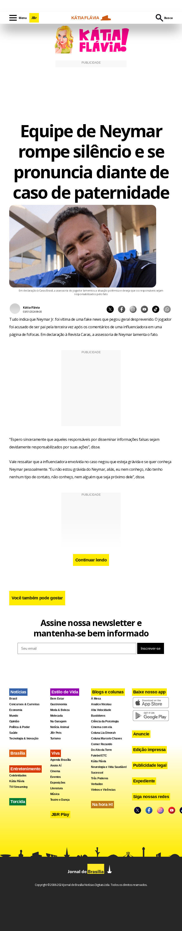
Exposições (58, 782)
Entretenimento (25, 768)
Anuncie (141, 734)
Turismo (55, 738)
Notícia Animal (59, 727)
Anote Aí (55, 765)
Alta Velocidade (101, 710)
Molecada (56, 715)
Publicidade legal (150, 765)
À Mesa (96, 698)
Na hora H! (102, 804)
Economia (15, 710)
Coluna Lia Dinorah (103, 732)
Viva (55, 753)
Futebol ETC (99, 755)
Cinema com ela (101, 727)
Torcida (17, 801)
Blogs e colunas (108, 692)
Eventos (55, 777)
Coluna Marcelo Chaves (106, 738)
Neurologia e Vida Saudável (109, 767)
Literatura (56, 788)
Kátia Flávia (16, 781)
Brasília (17, 753)
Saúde (13, 732)
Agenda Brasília (60, 760)
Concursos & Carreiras (24, 704)
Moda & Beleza (60, 710)
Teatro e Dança (60, 799)
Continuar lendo (91, 560)
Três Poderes (99, 778)
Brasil (13, 698)
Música (55, 794)
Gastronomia (58, 704)
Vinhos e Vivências (103, 789)
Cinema (55, 771)
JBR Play (60, 814)
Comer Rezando (101, 744)
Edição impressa (149, 749)
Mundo (13, 715)
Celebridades (18, 775)
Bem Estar (57, 698)
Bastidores (98, 715)
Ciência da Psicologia (105, 721)
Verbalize (97, 784)
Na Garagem (58, 721)
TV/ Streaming (18, 787)
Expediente (144, 781)
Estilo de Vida (64, 692)
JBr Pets (56, 732)
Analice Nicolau (101, 704)
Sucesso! (97, 772)
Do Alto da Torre (101, 750)
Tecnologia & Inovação (23, 738)
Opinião (14, 721)
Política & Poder (19, 727)
